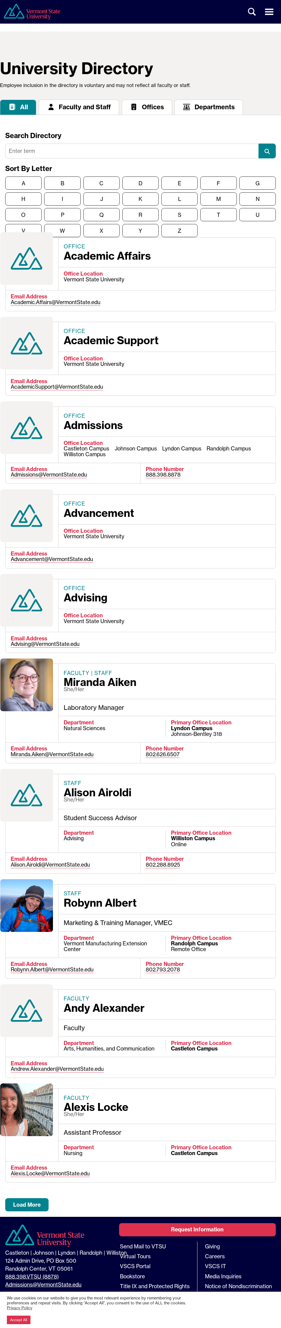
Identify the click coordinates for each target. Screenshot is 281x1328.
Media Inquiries (223, 1276)
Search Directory (33, 135)
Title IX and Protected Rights (155, 1286)
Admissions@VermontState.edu (49, 474)
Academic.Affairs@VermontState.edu (55, 302)
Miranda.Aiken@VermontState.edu (52, 754)
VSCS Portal (135, 1266)
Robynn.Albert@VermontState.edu (52, 969)
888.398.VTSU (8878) (32, 1276)
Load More (27, 1204)
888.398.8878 (163, 474)
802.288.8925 (163, 864)
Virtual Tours (135, 1256)
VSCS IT (215, 1266)
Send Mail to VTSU (143, 1246)
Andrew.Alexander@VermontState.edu (57, 1069)
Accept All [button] (18, 1320)
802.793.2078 (163, 969)
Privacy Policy (19, 1307)
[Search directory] (267, 151)
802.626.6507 (163, 754)
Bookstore (132, 1276)
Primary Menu (269, 12)
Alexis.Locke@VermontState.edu (50, 1173)
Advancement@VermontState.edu (52, 559)
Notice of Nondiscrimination (238, 1286)
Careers (215, 1256)
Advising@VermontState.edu (45, 644)
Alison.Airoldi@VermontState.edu (50, 864)
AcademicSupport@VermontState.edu (57, 386)
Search (252, 12)
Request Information (197, 1229)
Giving (212, 1246)
